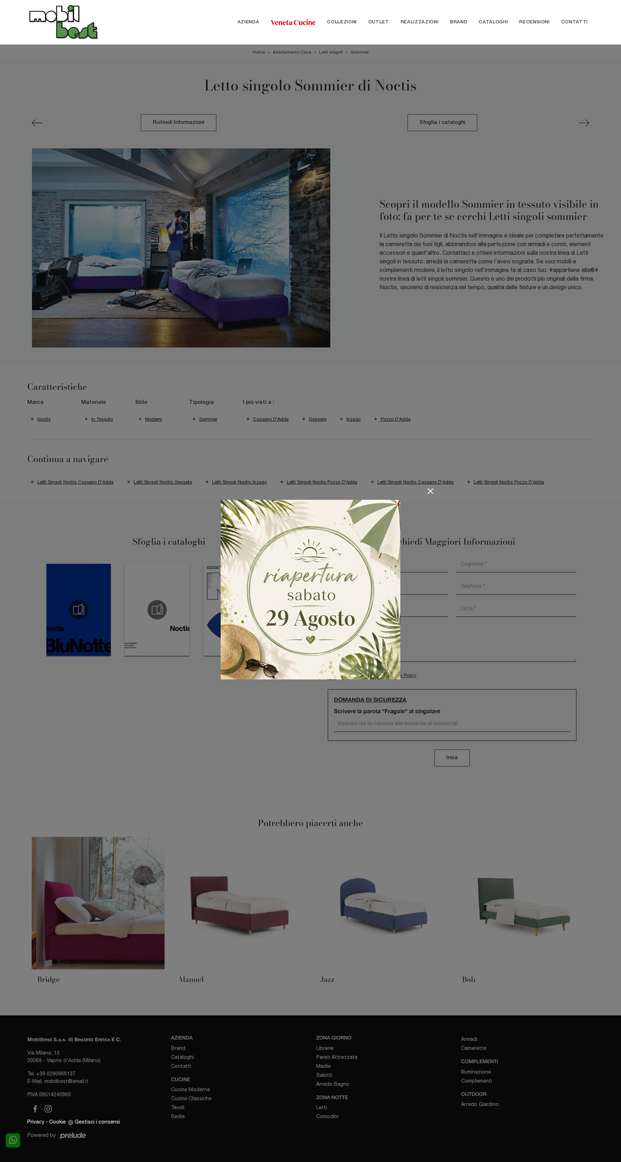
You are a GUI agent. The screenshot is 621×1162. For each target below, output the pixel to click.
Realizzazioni (419, 22)
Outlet (378, 22)
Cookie (57, 1122)
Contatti (574, 22)
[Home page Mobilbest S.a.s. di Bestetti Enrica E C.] (78, 22)
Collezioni (342, 22)
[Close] (430, 491)
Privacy (35, 1122)
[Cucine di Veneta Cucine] (293, 22)
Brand (458, 22)
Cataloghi (493, 22)
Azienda (248, 22)
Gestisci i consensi (97, 1122)
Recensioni (534, 22)
